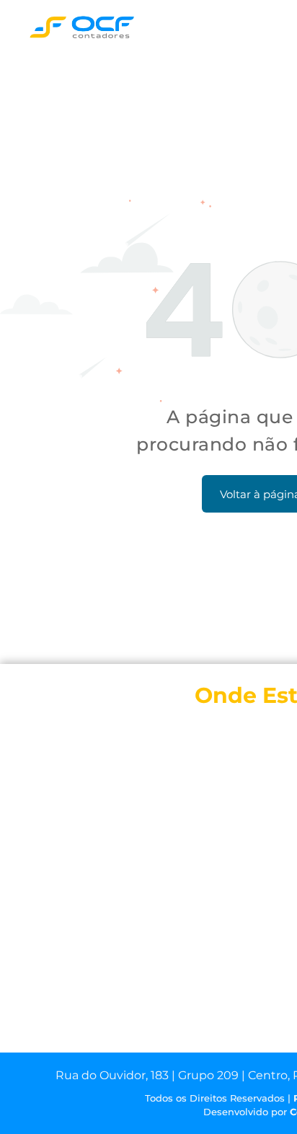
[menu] (275, 29)
